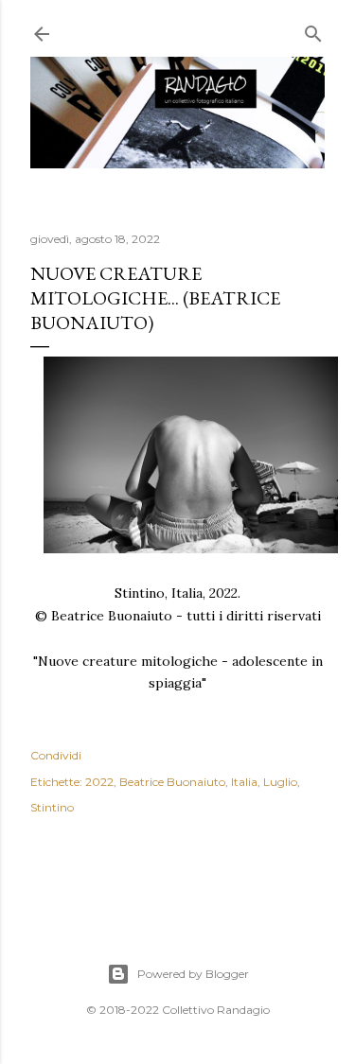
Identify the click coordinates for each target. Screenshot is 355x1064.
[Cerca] (313, 29)
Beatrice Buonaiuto (172, 782)
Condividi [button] (55, 755)
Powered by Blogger (193, 974)
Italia (244, 782)
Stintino (52, 807)
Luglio (280, 782)
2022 (99, 782)
